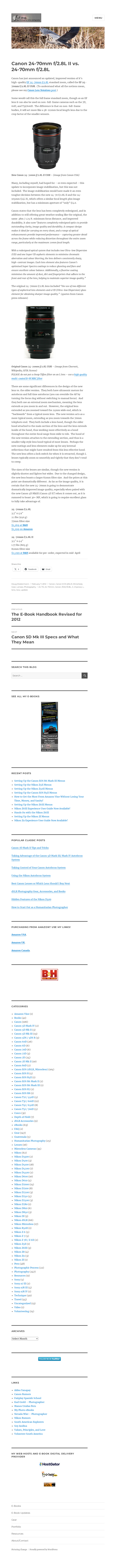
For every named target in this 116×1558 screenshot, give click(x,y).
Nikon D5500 (21, 1172)
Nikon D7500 (21, 1200)
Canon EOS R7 (22, 1089)
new (18, 590)
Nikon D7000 (21, 1184)
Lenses (20, 587)
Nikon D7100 (21, 1188)
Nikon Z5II (20, 1243)
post (41, 90)
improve (78, 587)
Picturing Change (19, 1549)
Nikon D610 (20, 1180)
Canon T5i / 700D (24, 1109)
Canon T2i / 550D (24, 1097)
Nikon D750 (21, 1196)
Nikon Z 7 (19, 1236)
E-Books (16, 1506)
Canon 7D (19, 1057)
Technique (20, 1295)
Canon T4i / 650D (24, 1105)
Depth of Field (22, 1117)
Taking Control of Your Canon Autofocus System (38, 867)
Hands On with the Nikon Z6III (31, 812)
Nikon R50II (21, 1228)
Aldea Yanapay (22, 1390)
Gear (13, 587)
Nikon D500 (21, 1160)
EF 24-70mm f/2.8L (37, 82)
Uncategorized (22, 1303)
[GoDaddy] (49, 1474)
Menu (98, 18)
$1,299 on (22, 529)
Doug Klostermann (20, 584)
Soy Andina (20, 1425)
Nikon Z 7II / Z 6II (24, 1239)
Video (17, 1307)
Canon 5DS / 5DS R (24, 1037)
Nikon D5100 (21, 1164)
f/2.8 (63, 587)
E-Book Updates (20, 1513)
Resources (20, 1275)
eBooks (18, 1124)
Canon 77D (20, 1053)
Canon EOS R (21, 1073)
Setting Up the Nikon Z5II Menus (32, 784)
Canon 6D (19, 1045)
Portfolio (16, 1526)
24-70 (41, 587)
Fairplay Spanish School (27, 1398)
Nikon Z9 (19, 1255)
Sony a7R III (21, 1287)
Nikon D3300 (21, 1156)
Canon (52, 584)
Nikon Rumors (22, 1418)
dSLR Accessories (24, 1121)
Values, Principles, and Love (29, 1429)
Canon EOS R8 (22, 1093)
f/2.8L (68, 587)
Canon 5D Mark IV (24, 1025)
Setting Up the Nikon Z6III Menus (33, 804)
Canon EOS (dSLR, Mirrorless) (69, 584)
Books (17, 1017)
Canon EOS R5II (23, 1077)
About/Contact (19, 1540)
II (72, 587)
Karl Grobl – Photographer (29, 1402)
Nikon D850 (21, 1212)
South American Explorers (29, 1421)
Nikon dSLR (21, 1220)
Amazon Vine (21, 1013)
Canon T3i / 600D (24, 1101)
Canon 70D (20, 1049)
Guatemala (20, 1136)
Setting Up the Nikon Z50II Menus (33, 788)
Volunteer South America (28, 1433)
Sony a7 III (20, 1283)
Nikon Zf (19, 1259)
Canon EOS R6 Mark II (26, 1081)
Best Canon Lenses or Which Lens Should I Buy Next (40, 883)
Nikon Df (19, 1216)
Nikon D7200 (21, 1192)
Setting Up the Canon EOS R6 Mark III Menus (39, 780)
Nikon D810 (20, 1208)
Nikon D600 (21, 1176)
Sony (17, 1279)
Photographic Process (26, 1267)
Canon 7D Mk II (23, 1061)
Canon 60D (20, 1041)
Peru (16, 1263)
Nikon (17, 1152)
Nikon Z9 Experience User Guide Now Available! (41, 820)
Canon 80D (20, 1065)
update (24, 590)
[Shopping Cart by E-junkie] (49, 1484)
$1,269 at (19, 525)
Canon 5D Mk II (23, 1029)
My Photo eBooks (24, 1410)
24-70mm (49, 587)
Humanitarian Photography (29, 1140)
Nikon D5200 (21, 1168)
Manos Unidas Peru (25, 1406)
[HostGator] (49, 1464)
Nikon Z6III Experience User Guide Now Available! (42, 808)
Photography (30, 587)
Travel (17, 1299)
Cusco (17, 1113)
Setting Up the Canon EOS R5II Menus (35, 792)
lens (13, 590)
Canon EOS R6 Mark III (27, 1085)
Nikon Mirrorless (23, 1224)
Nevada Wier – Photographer (30, 1414)
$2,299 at (19, 552)
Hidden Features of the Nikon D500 (31, 899)
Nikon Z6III (20, 1247)
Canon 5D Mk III (23, 1033)
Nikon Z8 (19, 1251)
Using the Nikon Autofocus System (31, 875)
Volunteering (21, 1311)
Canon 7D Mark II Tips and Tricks (30, 847)
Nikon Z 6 (19, 1232)
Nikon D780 (21, 1204)
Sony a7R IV (21, 1291)
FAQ (16, 1128)
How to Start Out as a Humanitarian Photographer (39, 907)
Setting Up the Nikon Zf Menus (31, 816)
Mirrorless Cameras (25, 1148)
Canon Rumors (22, 1394)
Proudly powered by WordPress (44, 1549)
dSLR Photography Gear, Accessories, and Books (38, 891)
